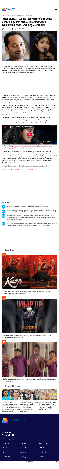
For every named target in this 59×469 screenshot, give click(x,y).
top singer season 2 (32, 169)
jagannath (6, 29)
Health (41, 448)
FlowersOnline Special (17, 15)
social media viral (20, 169)
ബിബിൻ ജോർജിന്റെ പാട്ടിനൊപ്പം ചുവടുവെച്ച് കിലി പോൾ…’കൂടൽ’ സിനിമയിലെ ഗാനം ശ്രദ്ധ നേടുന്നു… (29, 380)
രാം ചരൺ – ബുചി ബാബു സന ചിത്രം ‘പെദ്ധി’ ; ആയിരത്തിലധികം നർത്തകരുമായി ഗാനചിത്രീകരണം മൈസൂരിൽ (29, 407)
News (8, 203)
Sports (23, 443)
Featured (4, 15)
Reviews (24, 452)
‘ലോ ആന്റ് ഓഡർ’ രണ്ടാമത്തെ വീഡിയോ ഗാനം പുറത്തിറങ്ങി (27, 206)
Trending (9, 250)
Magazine (42, 443)
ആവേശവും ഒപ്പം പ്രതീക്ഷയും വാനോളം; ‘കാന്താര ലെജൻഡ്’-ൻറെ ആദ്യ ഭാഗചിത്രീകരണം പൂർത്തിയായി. (26, 336)
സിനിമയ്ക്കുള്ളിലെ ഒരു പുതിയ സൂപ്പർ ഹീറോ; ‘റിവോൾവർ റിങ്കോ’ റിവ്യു (31, 211)
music (12, 169)
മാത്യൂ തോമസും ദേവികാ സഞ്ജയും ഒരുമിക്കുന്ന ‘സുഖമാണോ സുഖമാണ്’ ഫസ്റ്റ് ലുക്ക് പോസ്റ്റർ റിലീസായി (47, 406)
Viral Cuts (29, 15)
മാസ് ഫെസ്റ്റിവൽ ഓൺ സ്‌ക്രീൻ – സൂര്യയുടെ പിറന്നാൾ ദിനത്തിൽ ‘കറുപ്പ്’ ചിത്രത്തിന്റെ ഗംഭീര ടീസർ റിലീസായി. (26, 293)
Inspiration (43, 452)
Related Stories (12, 386)
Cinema (5, 443)
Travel (4, 452)
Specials (23, 448)
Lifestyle (24, 457)
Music (41, 457)
